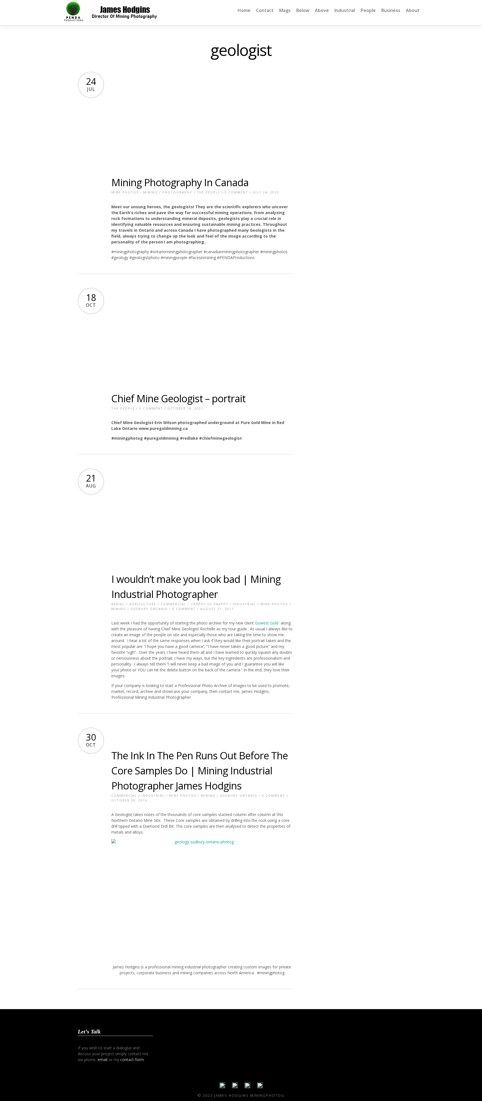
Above (322, 10)
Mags (285, 10)
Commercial (173, 604)
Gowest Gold (266, 623)
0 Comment (236, 192)
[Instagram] (260, 1086)
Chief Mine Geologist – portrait (178, 398)
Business (390, 10)
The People (208, 192)
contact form (132, 1059)
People (368, 10)
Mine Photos (125, 192)
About (413, 10)
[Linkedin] (247, 1086)
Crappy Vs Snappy (209, 604)
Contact (265, 10)
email (102, 1059)
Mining (150, 192)
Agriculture (142, 604)
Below (302, 10)
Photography (177, 192)
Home (244, 10)
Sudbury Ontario (149, 609)
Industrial (344, 10)
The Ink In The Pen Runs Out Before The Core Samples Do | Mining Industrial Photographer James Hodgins (199, 771)
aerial (118, 604)
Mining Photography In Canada (180, 182)
